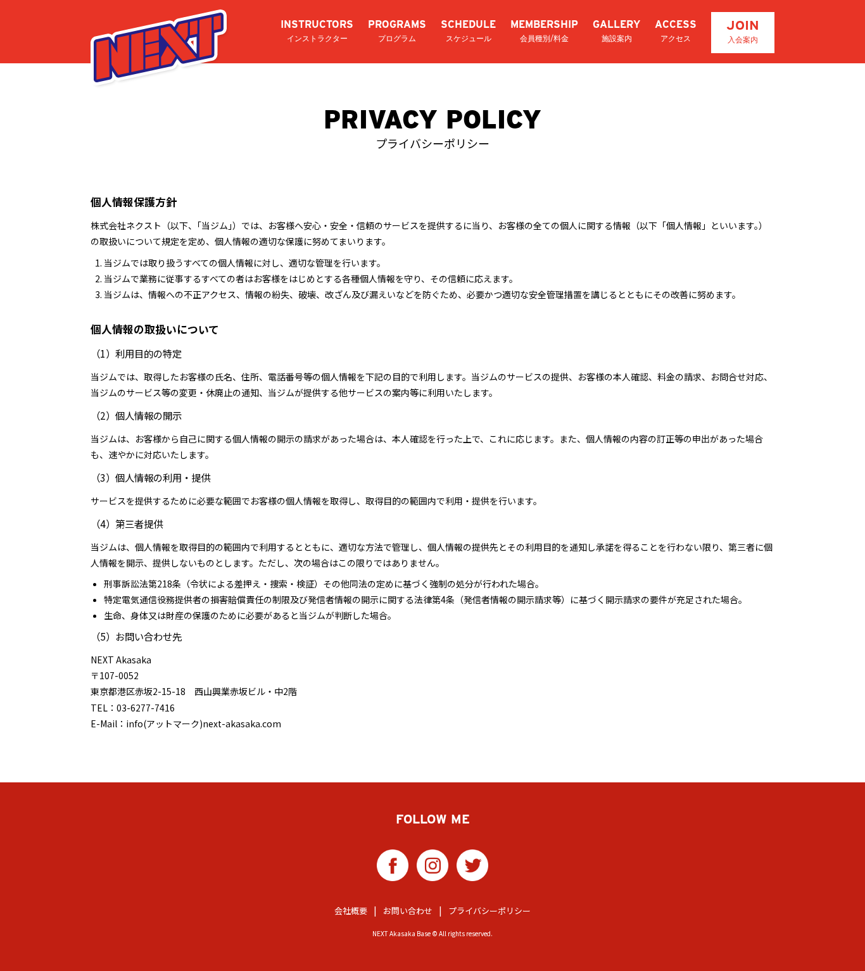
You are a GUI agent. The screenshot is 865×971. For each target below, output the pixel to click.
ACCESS (676, 30)
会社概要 (350, 911)
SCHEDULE (468, 30)
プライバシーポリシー (489, 911)
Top (835, 941)
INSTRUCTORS (317, 30)
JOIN (742, 30)
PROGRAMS (397, 30)
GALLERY (616, 30)
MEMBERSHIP (544, 30)
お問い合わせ (407, 911)
